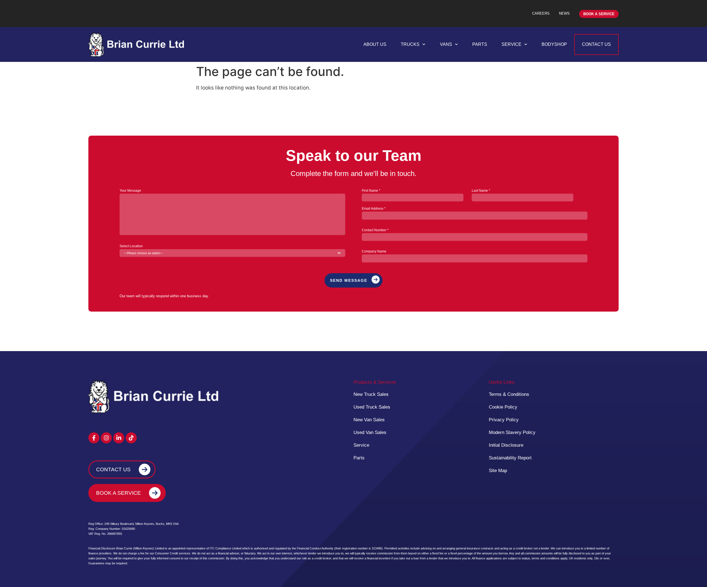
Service (511, 44)
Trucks (410, 44)
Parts (479, 44)
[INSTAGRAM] (106, 437)
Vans (446, 44)
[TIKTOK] (131, 437)
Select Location (131, 246)
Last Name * (481, 191)
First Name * (371, 191)
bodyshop (554, 44)
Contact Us (596, 44)
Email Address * (374, 208)
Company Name (374, 251)
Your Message (130, 191)
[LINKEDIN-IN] (118, 437)
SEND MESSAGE (348, 280)
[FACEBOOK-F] (93, 437)
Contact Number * (375, 230)
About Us (374, 44)
